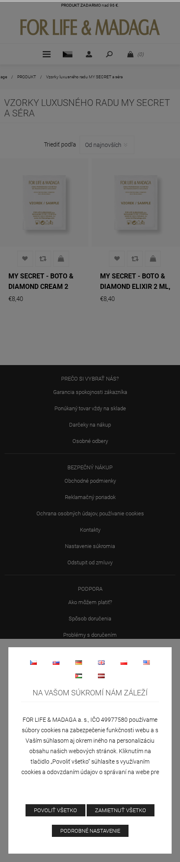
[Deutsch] (78, 662)
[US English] (146, 662)
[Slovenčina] (56, 662)
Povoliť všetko (55, 810)
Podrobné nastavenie (90, 831)
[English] (101, 662)
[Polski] (124, 662)
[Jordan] (78, 675)
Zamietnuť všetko (120, 810)
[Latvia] (101, 675)
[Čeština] (33, 662)
